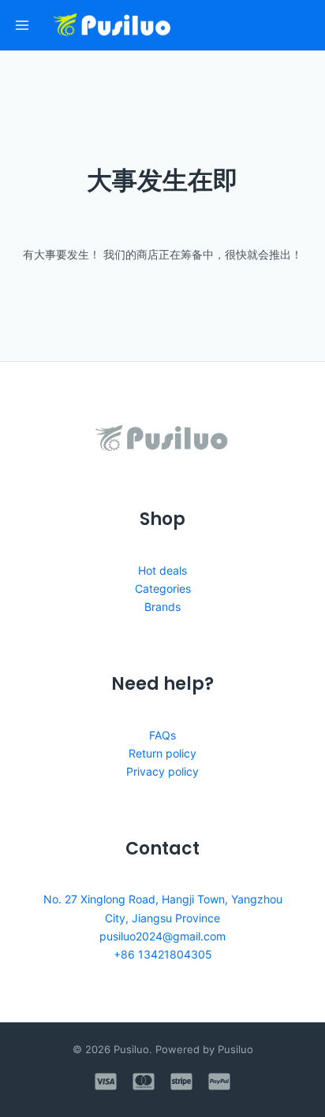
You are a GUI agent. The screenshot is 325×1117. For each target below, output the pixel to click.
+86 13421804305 (163, 954)
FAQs (162, 735)
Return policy (162, 753)
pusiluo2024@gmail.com (162, 936)
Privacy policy (162, 771)
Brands (162, 606)
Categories (163, 588)
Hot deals (162, 570)
